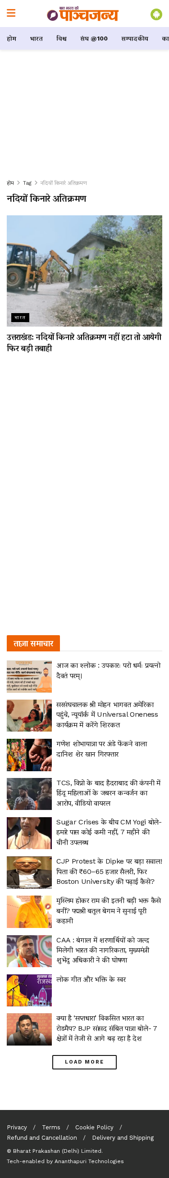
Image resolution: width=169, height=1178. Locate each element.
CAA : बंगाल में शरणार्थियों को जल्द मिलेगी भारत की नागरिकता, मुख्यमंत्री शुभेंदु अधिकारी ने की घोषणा (102, 950)
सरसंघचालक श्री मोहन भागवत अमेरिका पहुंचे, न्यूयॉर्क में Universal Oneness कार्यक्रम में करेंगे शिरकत (107, 714)
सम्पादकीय (134, 38)
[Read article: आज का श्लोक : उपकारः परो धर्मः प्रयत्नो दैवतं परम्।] (29, 676)
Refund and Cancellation (42, 1137)
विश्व (61, 38)
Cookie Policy (94, 1127)
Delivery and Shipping (123, 1137)
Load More (84, 1062)
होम (11, 38)
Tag (27, 183)
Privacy (17, 1127)
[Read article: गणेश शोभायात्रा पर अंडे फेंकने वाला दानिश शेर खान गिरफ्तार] (29, 755)
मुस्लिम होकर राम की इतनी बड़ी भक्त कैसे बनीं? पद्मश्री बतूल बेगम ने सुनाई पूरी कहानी (108, 910)
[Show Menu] (11, 13)
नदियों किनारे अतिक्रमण (64, 183)
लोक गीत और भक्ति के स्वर (91, 979)
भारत (36, 38)
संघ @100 (94, 38)
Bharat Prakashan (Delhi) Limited (57, 1151)
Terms (51, 1127)
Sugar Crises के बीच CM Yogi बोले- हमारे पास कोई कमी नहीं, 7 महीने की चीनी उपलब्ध (109, 832)
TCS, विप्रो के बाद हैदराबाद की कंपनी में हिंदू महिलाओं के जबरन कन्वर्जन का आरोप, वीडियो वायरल (108, 792)
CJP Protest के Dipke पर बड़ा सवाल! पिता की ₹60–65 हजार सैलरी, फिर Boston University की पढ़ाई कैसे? (109, 871)
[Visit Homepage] (83, 14)
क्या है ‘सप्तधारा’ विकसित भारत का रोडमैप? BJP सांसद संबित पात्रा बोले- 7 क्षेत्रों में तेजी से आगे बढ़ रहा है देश (106, 1028)
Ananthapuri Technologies (89, 1161)
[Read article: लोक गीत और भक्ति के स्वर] (29, 990)
